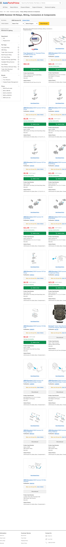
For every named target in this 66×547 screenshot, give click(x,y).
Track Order (23, 538)
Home (1, 11)
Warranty (2, 543)
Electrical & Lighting (14, 11)
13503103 (32, 111)
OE (4, 38)
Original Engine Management (10, 82)
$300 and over (7, 97)
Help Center (2, 538)
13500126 (57, 165)
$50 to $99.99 (6, 90)
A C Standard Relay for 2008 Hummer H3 (34, 53)
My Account (23, 535)
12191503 (57, 56)
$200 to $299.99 (7, 95)
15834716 (32, 483)
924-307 (56, 329)
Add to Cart (36, 69)
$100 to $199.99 (7, 93)
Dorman (5, 77)
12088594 (32, 384)
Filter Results (44, 23)
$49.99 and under (7, 88)
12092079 (32, 329)
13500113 (32, 274)
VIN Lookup (2, 540)
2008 (8, 11)
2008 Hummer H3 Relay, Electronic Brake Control (33, 381)
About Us (2, 535)
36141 (31, 56)
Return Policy (24, 543)
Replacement (6, 40)
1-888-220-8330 (51, 542)
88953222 (32, 433)
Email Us (50, 535)
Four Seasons (6, 79)
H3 (4, 11)
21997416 (57, 274)
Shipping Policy (24, 540)
